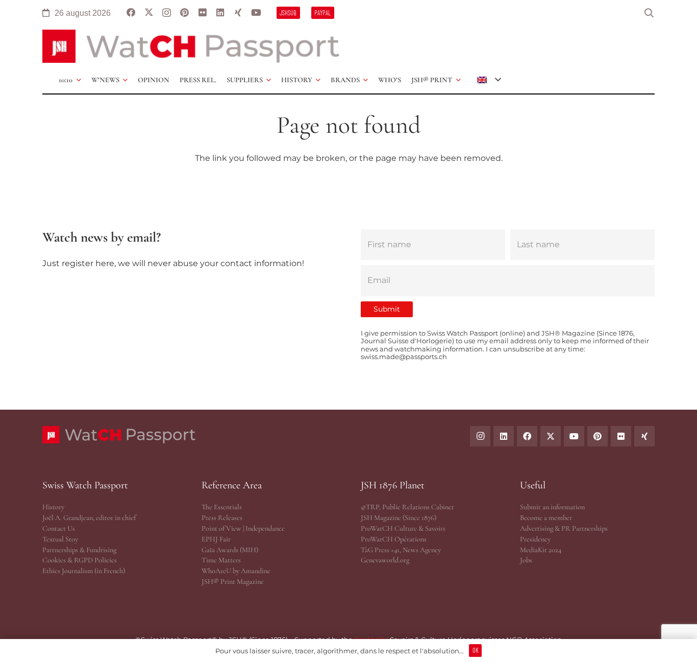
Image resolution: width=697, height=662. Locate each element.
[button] (649, 12)
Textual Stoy (60, 539)
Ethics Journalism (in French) (83, 570)
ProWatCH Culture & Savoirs (403, 528)
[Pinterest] (184, 13)
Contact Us (58, 528)
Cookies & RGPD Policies (79, 560)
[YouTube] (256, 13)
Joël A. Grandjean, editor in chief (89, 517)
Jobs (526, 560)
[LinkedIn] (220, 13)
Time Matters (221, 560)
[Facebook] (131, 13)
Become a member (546, 517)
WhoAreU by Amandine (236, 570)
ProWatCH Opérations (394, 539)
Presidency (535, 539)
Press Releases (222, 517)
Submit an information (552, 507)
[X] (149, 13)
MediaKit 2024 (540, 550)
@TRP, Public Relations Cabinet (407, 507)
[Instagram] (167, 13)
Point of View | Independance (243, 528)
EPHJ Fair (216, 539)
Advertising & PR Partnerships (564, 528)
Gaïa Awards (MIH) (230, 550)
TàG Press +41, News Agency (401, 550)
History (53, 507)
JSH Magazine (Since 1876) (398, 517)
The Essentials (222, 507)
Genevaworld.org (385, 560)
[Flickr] (202, 13)
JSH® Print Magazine (233, 581)
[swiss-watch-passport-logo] (190, 46)
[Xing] (238, 13)
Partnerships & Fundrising (79, 550)
